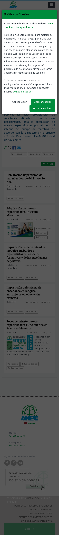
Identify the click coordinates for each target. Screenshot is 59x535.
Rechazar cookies (42, 108)
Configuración (19, 101)
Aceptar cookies (42, 101)
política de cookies (23, 91)
